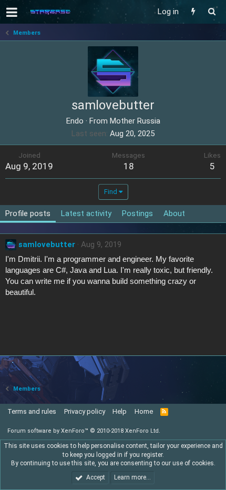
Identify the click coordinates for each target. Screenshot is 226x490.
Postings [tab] (137, 213)
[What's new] (193, 12)
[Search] (211, 12)
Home (144, 411)
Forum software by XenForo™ (83, 430)
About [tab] (174, 213)
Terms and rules (31, 411)
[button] (12, 12)
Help (119, 411)
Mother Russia (135, 121)
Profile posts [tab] (27, 213)
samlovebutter (46, 244)
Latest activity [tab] (86, 213)
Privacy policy (84, 411)
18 (129, 166)
